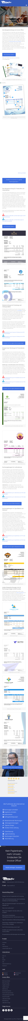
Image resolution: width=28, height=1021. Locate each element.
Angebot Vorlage (5, 986)
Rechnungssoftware (20, 592)
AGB (3, 961)
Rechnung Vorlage (5, 982)
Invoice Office (13, 1018)
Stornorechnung (5, 1000)
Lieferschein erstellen (6, 998)
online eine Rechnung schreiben (15, 41)
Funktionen (4, 942)
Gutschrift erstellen (6, 996)
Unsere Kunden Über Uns (7, 948)
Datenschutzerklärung (6, 963)
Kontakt (3, 959)
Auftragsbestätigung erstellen (8, 994)
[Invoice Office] (6, 2)
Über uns (4, 955)
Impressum (4, 965)
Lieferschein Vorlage (6, 1002)
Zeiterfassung (5, 988)
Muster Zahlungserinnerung (7, 992)
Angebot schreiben (5, 984)
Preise (3, 944)
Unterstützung (5, 946)
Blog (3, 957)
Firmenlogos (19, 310)
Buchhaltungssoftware (6, 990)
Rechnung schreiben (22, 172)
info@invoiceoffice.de (11, 885)
